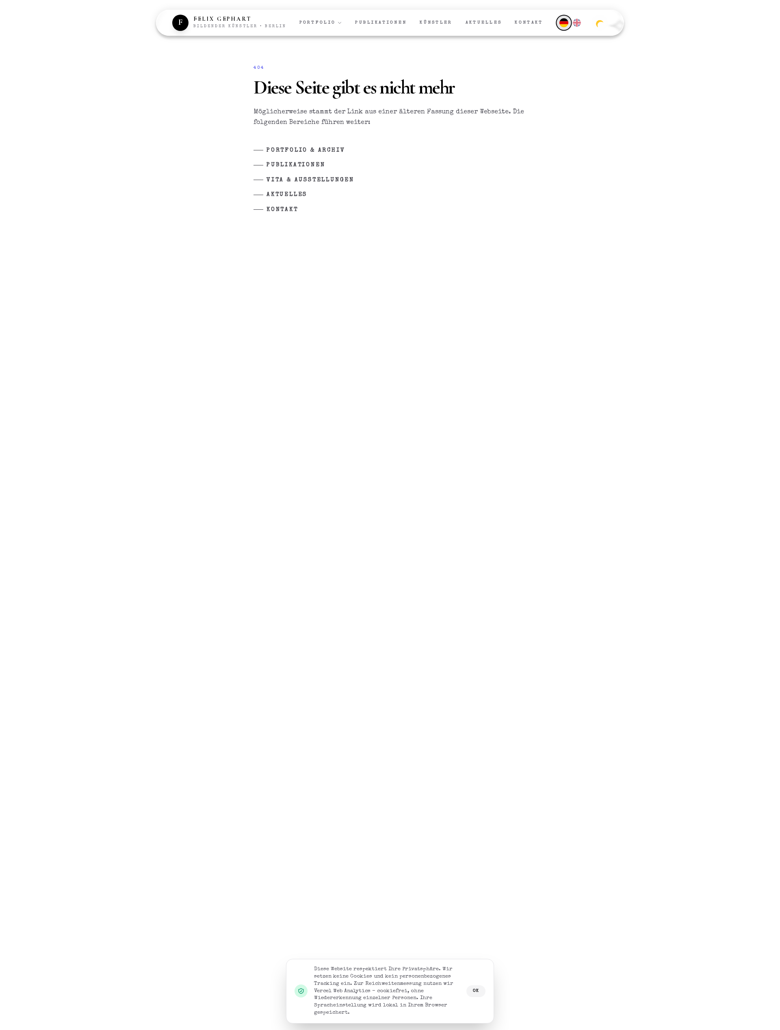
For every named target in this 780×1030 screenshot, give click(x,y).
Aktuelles (484, 22)
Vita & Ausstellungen (310, 180)
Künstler (436, 22)
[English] (576, 22)
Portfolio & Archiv (305, 150)
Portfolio (317, 22)
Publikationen (381, 22)
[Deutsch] (564, 22)
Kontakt (529, 22)
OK (476, 991)
